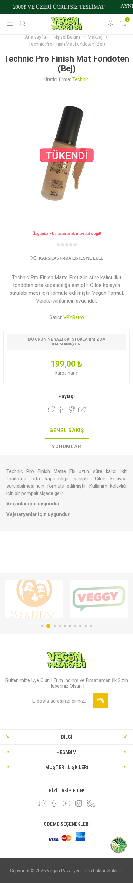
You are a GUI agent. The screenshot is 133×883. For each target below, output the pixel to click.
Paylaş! (66, 396)
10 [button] (91, 626)
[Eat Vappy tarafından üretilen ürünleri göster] (34, 599)
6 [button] (70, 626)
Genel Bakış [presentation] (66, 430)
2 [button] (48, 626)
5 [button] (65, 626)
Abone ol (100, 700)
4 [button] (60, 626)
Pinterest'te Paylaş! (71, 409)
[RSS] (91, 803)
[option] (34, 599)
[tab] (66, 431)
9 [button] (86, 626)
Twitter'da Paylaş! (51, 409)
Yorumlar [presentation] (66, 446)
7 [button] (75, 626)
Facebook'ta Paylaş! (61, 409)
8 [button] (80, 626)
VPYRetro (73, 317)
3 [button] (55, 626)
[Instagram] (79, 803)
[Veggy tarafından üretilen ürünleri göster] (99, 599)
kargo (61, 372)
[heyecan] (42, 803)
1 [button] (42, 626)
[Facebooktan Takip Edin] (54, 803)
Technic (80, 79)
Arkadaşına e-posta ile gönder (82, 409)
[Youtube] (66, 803)
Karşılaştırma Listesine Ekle (71, 258)
